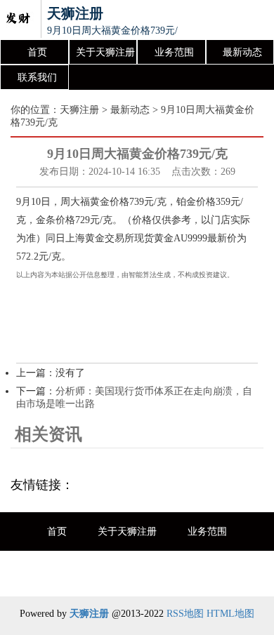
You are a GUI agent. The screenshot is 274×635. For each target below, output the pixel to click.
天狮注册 (79, 110)
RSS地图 (185, 613)
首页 (37, 52)
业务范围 (174, 52)
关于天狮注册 (105, 52)
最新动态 (242, 52)
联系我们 (37, 77)
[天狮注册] (17, 19)
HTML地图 (230, 613)
